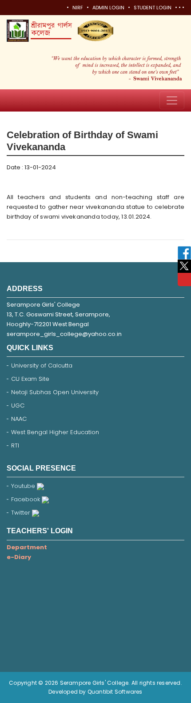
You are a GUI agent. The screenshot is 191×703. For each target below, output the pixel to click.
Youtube (24, 486)
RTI (15, 445)
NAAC (19, 419)
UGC (17, 405)
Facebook (26, 499)
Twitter (21, 512)
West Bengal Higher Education (55, 432)
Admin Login (108, 7)
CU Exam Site (30, 379)
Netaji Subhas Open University (55, 392)
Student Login (152, 7)
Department (27, 547)
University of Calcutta (41, 365)
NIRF (77, 7)
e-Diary (19, 557)
